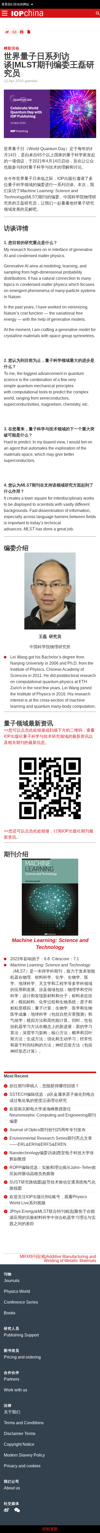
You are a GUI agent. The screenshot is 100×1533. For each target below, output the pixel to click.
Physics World (17, 1291)
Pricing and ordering (22, 1357)
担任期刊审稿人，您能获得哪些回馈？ (44, 1086)
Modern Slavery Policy (24, 1455)
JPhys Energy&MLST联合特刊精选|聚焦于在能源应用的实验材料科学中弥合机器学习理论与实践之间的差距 (52, 1217)
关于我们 (12, 1412)
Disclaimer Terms (19, 1433)
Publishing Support (21, 1335)
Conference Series (21, 1302)
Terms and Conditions (24, 1423)
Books (9, 1313)
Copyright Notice (19, 1444)
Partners (11, 1379)
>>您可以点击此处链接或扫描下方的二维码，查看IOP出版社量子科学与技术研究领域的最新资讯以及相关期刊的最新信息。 (49, 736)
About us (12, 1488)
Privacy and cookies (22, 1466)
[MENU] (4, 13)
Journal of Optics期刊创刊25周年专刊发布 (47, 1130)
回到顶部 (50, 1529)
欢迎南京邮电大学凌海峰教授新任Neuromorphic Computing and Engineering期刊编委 (52, 1115)
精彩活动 (11, 48)
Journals (11, 1280)
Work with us (15, 1390)
